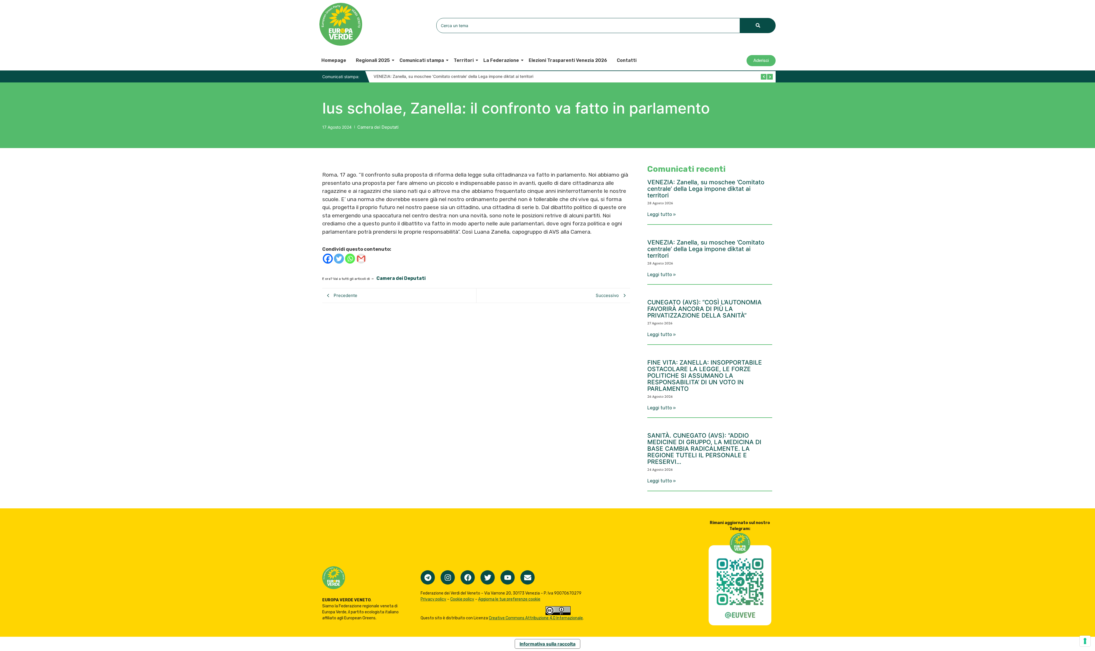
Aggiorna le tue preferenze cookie (509, 599)
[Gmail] (361, 259)
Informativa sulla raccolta (547, 644)
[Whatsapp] (350, 259)
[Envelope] (527, 577)
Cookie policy (462, 599)
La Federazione (501, 60)
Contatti (626, 60)
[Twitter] (339, 259)
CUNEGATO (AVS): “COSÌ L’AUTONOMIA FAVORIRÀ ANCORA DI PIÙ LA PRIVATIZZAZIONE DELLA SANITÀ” (704, 309)
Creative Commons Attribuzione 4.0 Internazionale (536, 618)
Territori (464, 60)
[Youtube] (507, 577)
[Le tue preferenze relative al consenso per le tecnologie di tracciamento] (1085, 641)
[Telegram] (428, 577)
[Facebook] (328, 259)
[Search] (758, 25)
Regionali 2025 (373, 60)
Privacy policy (433, 599)
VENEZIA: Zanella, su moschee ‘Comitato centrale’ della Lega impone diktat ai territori (453, 76)
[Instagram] (448, 577)
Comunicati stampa (422, 60)
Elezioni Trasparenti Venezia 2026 (568, 60)
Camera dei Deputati (378, 127)
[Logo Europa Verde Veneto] (340, 24)
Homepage (333, 60)
